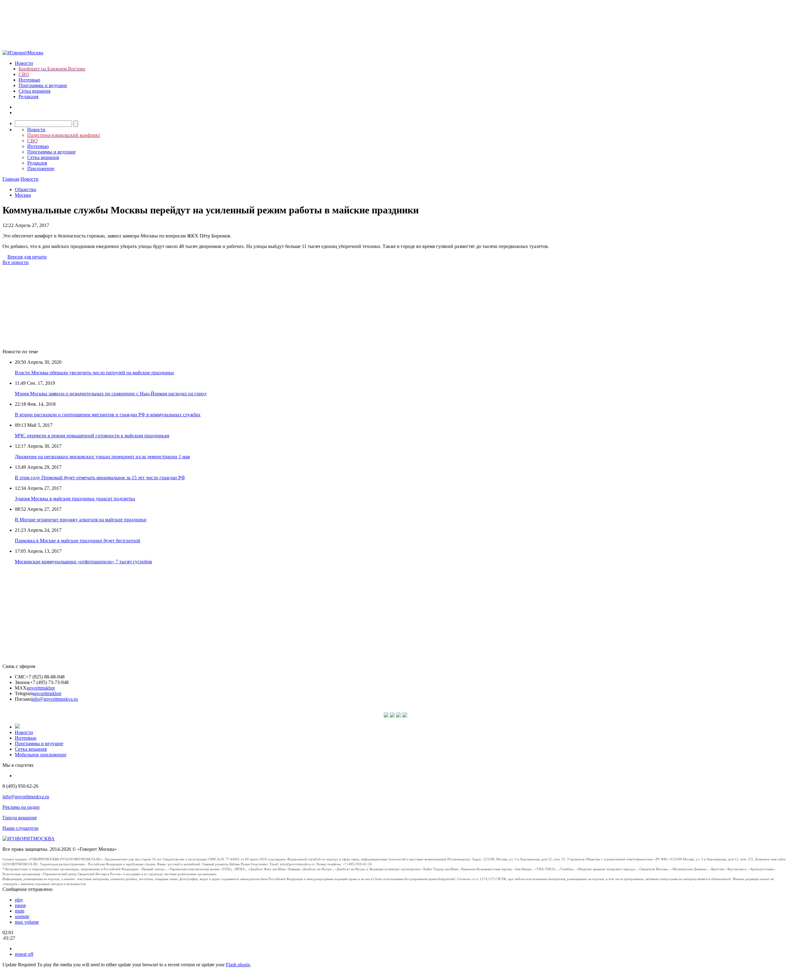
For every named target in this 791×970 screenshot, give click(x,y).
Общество (25, 189)
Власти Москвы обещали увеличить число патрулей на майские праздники (94, 372)
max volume (27, 922)
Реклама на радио (21, 807)
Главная (10, 179)
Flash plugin (238, 964)
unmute (22, 916)
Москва (23, 195)
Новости (24, 63)
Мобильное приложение (40, 754)
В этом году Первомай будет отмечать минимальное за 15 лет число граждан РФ (100, 477)
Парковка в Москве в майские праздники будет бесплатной (77, 540)
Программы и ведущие (43, 85)
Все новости (15, 262)
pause (20, 905)
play (19, 899)
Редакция (28, 96)
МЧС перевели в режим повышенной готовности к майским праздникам (92, 435)
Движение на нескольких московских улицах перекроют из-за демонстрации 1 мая (102, 456)
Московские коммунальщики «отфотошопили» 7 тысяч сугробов (83, 561)
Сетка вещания (34, 91)
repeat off (24, 954)
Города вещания (19, 817)
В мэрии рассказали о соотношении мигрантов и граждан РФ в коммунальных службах (108, 414)
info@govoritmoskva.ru (54, 699)
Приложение (40, 168)
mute (19, 910)
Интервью (29, 79)
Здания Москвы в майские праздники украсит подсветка (75, 498)
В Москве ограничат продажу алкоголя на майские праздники (80, 519)
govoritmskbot (41, 688)
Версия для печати (27, 256)
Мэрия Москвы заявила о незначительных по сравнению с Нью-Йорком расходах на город (110, 393)
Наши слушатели (20, 828)
